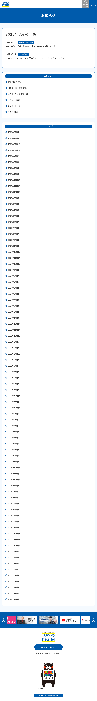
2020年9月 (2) (14, 551)
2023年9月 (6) (14, 342)
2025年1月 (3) (14, 246)
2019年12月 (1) (14, 599)
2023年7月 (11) (14, 354)
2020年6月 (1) (14, 569)
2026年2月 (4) (14, 168)
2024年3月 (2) (14, 306)
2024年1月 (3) (14, 318)
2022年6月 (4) (14, 431)
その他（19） (13, 112)
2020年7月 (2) (14, 563)
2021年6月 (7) (14, 497)
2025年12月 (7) (14, 180)
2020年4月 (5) (14, 575)
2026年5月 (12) (14, 150)
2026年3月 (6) (14, 162)
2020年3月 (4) (14, 581)
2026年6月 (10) (14, 144)
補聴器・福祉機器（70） (18, 88)
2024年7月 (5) (14, 282)
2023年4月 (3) (14, 371)
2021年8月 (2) (14, 485)
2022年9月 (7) (14, 413)
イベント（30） (14, 100)
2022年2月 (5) (14, 455)
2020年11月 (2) (14, 539)
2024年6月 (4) (14, 288)
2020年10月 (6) (14, 545)
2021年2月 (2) (14, 521)
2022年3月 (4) (14, 449)
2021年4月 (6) (14, 509)
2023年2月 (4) (14, 383)
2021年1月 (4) (14, 527)
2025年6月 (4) (14, 216)
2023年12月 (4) (14, 324)
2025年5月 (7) (14, 222)
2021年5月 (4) (14, 503)
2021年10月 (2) (14, 479)
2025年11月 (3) (14, 186)
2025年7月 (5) (14, 210)
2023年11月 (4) (14, 330)
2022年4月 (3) (14, 443)
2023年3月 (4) (14, 377)
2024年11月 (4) (14, 258)
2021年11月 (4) (14, 473)
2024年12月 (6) (14, 252)
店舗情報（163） (15, 82)
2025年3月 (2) (14, 234)
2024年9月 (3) (14, 270)
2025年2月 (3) (14, 240)
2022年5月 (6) (14, 437)
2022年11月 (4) (14, 401)
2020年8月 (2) (14, 557)
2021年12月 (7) (14, 467)
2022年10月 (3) (14, 407)
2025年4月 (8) (14, 228)
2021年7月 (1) (14, 491)
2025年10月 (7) (14, 192)
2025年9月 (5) (14, 198)
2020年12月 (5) (14, 533)
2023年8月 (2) (14, 347)
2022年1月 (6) (14, 461)
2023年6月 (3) (14, 359)
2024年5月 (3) (14, 294)
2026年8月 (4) (14, 132)
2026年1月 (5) (14, 174)
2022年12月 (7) (14, 395)
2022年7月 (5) (14, 425)
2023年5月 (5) (14, 365)
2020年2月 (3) (14, 587)
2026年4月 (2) (14, 156)
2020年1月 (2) (14, 593)
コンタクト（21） (15, 106)
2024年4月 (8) (14, 300)
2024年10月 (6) (14, 264)
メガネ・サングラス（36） (19, 94)
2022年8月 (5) (14, 419)
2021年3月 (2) (14, 515)
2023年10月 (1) (14, 335)
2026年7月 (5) (14, 138)
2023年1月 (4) (14, 389)
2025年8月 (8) (14, 204)
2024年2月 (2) (14, 312)
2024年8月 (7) (14, 276)
